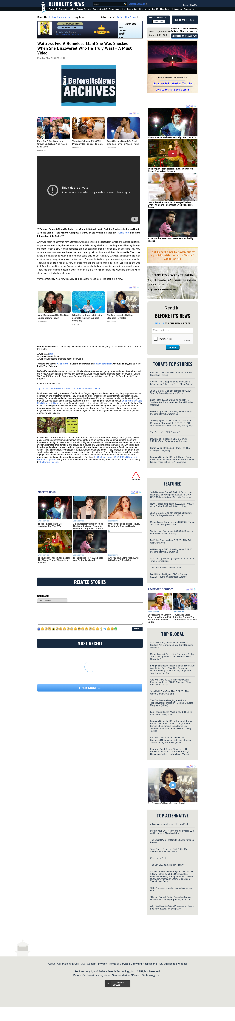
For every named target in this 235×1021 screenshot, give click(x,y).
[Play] (172, 58)
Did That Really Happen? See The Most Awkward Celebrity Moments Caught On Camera (88, 526)
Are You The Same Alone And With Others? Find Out (123, 559)
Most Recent (165, 9)
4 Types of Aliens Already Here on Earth (169, 824)
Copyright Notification (143, 963)
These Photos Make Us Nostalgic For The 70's (50, 525)
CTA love (75, 324)
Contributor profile (63, 34)
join (51, 354)
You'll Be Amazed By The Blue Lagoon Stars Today (53, 316)
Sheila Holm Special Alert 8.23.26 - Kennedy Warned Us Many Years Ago (171, 532)
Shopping (178, 9)
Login (185, 5)
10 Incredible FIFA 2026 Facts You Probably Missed (88, 559)
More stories (76, 34)
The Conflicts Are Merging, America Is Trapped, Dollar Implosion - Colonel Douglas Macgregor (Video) (171, 702)
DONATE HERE (159, 21)
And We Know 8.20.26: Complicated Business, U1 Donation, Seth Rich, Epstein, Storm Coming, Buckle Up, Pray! (171, 740)
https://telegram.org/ (185, 280)
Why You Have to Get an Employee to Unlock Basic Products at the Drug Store (172, 907)
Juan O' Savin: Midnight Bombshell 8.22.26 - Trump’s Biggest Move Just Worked (171, 392)
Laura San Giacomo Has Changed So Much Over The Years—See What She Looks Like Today (170, 205)
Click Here (62, 364)
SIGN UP (159, 323)
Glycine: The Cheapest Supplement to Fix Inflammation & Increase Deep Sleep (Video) (171, 383)
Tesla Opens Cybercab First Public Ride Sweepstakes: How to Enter (169, 850)
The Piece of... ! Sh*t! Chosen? (165, 432)
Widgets (182, 963)
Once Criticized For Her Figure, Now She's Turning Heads (124, 525)
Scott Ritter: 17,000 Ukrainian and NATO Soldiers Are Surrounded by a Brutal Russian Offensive (171, 402)
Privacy (102, 963)
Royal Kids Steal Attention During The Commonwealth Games (185, 617)
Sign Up (193, 5)
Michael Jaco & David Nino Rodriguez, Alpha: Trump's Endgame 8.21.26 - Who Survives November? (172, 656)
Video (147, 9)
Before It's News (66, 3)
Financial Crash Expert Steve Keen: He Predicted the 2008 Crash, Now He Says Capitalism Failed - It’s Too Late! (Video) (169, 751)
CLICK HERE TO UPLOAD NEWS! (184, 36)
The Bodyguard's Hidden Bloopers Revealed (120, 316)
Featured (53, 9)
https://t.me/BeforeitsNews (162, 289)
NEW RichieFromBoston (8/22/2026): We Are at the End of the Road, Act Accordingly (172, 505)
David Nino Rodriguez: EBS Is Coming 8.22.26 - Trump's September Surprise (169, 440)
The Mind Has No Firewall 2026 (165, 568)
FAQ (82, 963)
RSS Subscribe (166, 963)
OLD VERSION (184, 20)
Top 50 (155, 9)
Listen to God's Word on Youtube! (173, 83)
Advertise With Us (67, 963)
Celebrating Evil (158, 858)
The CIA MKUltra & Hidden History (166, 865)
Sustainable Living (117, 9)
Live (141, 9)
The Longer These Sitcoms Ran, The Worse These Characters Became (54, 560)
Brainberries (42, 322)
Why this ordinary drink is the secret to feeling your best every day (87, 318)
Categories (189, 9)
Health (72, 9)
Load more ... (90, 688)
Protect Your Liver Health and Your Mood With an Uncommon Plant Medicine (172, 832)
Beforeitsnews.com (60, 17)
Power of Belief (100, 9)
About (51, 963)
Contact (91, 963)
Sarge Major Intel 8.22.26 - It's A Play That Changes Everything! (170, 449)
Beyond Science (84, 9)
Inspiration (132, 9)
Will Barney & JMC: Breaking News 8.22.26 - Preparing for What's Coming (171, 412)
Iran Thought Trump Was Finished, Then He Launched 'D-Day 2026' (171, 713)
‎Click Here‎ (123, 233)
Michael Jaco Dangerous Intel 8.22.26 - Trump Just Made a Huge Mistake (172, 523)
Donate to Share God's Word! (173, 89)
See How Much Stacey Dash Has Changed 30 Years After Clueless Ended (159, 618)
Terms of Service (119, 963)
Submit (172, 347)
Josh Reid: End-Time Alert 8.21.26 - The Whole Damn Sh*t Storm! (169, 692)
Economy (63, 9)
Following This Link (49, 462)
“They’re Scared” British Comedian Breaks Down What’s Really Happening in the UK (170, 898)
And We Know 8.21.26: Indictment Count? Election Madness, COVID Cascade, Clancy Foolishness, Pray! (171, 682)
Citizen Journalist (103, 364)
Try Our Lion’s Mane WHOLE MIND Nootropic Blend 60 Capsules (68, 388)
